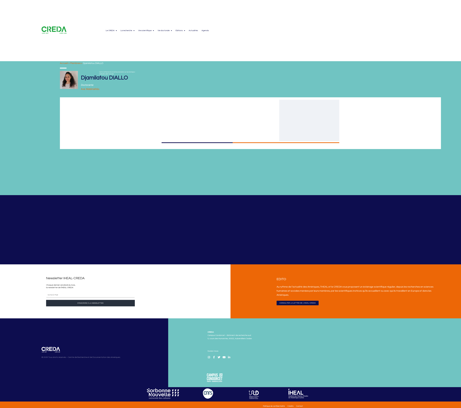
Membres (75, 63)
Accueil (64, 63)
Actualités (193, 30)
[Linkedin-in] (229, 357)
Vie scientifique (145, 30)
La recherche (126, 30)
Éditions (179, 30)
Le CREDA (110, 30)
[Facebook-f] (214, 357)
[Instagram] (209, 357)
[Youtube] (224, 357)
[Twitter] (219, 357)
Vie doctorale (164, 30)
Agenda (205, 30)
